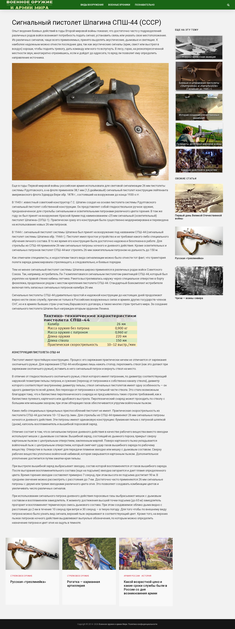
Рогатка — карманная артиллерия (83, 584)
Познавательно (145, 5)
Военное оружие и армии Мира (113, 624)
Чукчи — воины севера (189, 298)
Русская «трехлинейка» (189, 258)
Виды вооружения (92, 5)
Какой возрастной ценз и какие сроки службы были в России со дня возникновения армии (145, 587)
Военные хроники (119, 5)
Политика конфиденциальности (142, 624)
